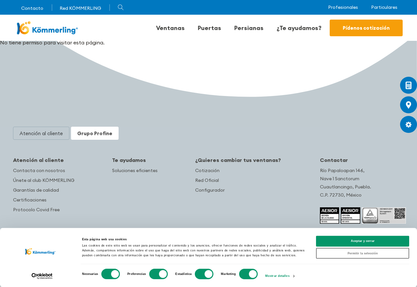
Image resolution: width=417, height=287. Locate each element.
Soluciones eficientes (135, 170)
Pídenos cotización (366, 28)
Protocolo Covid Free (36, 210)
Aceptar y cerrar (363, 241)
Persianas (249, 28)
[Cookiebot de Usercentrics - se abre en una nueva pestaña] (42, 276)
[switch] (158, 274)
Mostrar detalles (277, 276)
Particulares (384, 7)
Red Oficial (207, 180)
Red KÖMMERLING (80, 8)
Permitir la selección (363, 253)
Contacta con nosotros (39, 170)
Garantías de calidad (36, 190)
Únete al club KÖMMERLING (43, 180)
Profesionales (343, 7)
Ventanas (170, 28)
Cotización (207, 170)
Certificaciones (30, 200)
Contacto (32, 8)
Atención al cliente (38, 160)
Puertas (209, 28)
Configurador (210, 190)
